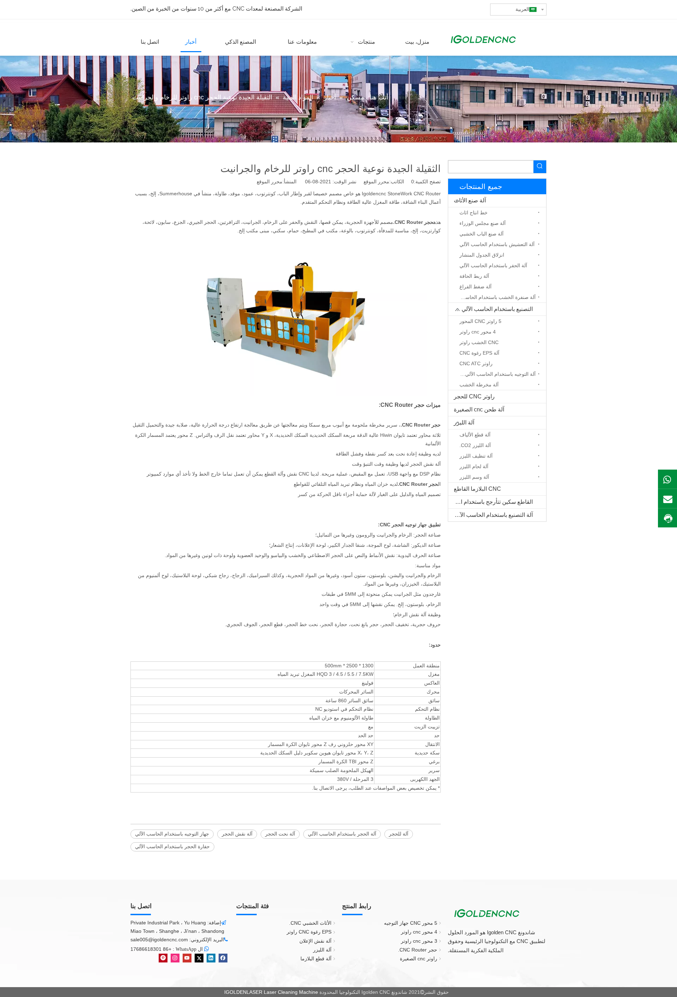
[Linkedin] (211, 958)
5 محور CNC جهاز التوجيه (410, 923)
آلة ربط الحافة (474, 276)
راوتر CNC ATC (476, 363)
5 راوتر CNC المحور (480, 321)
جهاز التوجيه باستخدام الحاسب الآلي (172, 834)
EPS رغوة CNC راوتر (309, 932)
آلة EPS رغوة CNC (479, 353)
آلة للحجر (398, 834)
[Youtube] (187, 958)
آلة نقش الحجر (237, 834)
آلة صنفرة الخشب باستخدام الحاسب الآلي (496, 297)
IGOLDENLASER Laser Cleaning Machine (271, 992)
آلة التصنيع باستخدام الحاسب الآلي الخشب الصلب (490, 515)
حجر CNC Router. (417, 950)
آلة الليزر (464, 423)
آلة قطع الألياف (474, 435)
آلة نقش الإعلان (315, 941)
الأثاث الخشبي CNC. (310, 923)
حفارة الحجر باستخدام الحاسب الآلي (172, 846)
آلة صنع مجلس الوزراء (482, 223)
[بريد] (667, 498)
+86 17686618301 (150, 949)
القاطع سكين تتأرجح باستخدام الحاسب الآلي (490, 502)
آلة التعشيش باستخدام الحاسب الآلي (497, 244)
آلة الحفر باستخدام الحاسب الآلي (493, 265)
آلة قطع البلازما (315, 958)
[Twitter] (199, 958)
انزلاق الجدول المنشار (481, 255)
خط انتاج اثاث (473, 212)
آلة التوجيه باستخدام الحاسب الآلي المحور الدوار (496, 374)
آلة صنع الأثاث (470, 200)
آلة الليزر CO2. (475, 445)
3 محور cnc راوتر (419, 941)
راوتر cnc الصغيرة (418, 958)
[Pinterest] (163, 958)
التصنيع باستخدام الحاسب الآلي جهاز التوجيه (490, 309)
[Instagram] (175, 958)
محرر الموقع (269, 181)
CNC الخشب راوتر (479, 342)
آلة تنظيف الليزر (476, 456)
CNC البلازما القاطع (477, 489)
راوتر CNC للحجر (474, 396)
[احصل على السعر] (667, 518)
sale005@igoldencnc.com (159, 939)
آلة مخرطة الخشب (479, 384)
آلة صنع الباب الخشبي (481, 234)
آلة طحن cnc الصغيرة (479, 409)
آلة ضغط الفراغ (475, 286)
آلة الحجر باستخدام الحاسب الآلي (342, 834)
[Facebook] (223, 958)
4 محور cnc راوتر (477, 332)
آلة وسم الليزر (474, 477)
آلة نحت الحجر (280, 834)
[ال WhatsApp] (667, 479)
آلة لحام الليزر (473, 466)
